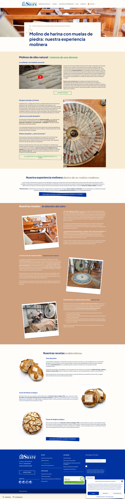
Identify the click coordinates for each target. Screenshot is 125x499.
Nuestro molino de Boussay (70, 81)
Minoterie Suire (84, 233)
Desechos (105, 493)
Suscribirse (90, 478)
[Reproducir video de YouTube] (40, 77)
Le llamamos (18, 497)
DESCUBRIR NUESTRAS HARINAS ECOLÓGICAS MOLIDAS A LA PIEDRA (63, 194)
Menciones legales (109, 496)
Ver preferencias (117, 493)
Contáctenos (27, 472)
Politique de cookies (100, 496)
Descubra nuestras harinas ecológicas (62, 439)
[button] (122, 481)
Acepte (93, 493)
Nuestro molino (62, 92)
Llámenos (8, 497)
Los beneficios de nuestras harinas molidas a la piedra (40, 157)
